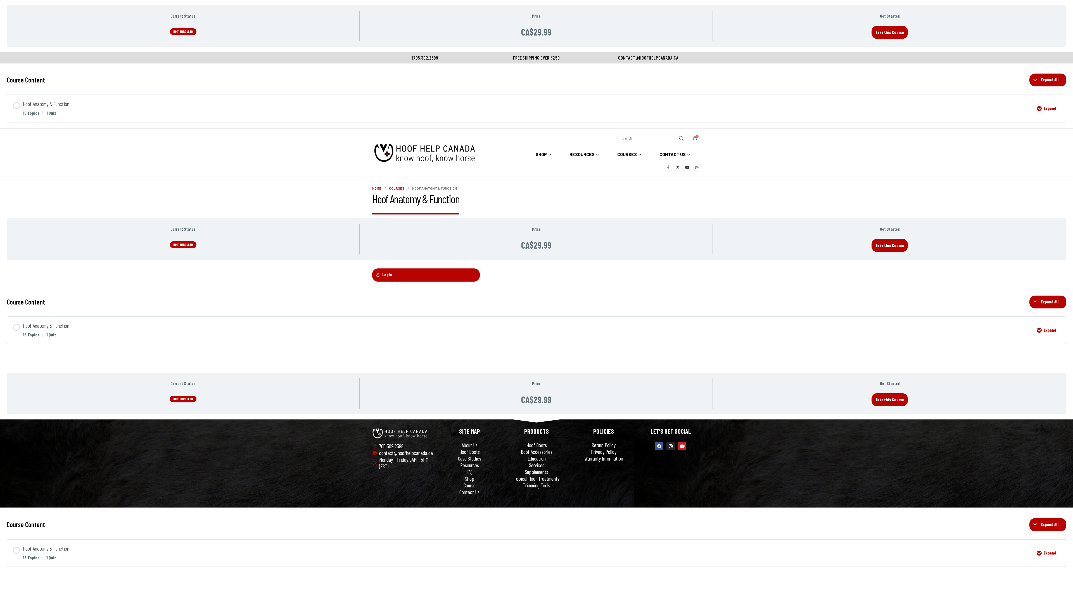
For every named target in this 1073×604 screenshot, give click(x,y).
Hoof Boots (469, 452)
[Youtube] (687, 167)
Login (387, 274)
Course (470, 485)
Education (537, 458)
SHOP (541, 154)
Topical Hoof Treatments (536, 478)
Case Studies (469, 458)
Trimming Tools (536, 485)
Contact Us (672, 154)
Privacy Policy (603, 452)
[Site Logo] (424, 153)
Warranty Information (603, 458)
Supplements (536, 472)
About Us (470, 445)
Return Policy (604, 445)
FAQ (469, 472)
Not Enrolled (183, 31)
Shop (469, 478)
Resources (582, 154)
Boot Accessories (536, 452)
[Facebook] (668, 167)
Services (536, 465)
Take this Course (889, 32)
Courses (627, 154)
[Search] (681, 138)
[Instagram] (697, 167)
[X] (678, 167)
